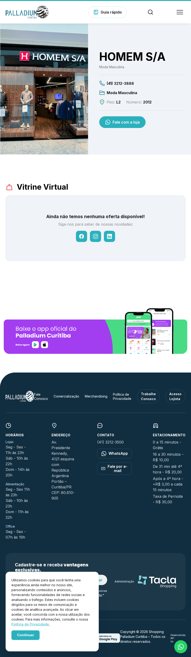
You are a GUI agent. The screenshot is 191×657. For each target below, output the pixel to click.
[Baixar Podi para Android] (105, 641)
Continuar (25, 635)
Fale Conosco (41, 396)
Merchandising (96, 396)
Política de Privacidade (122, 396)
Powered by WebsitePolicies (31, 642)
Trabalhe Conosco (148, 396)
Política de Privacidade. (30, 624)
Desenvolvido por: (178, 636)
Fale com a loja (126, 122)
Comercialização (66, 396)
